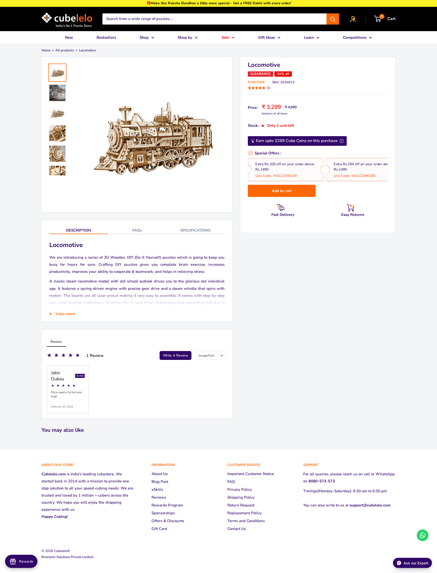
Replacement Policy (244, 513)
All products (64, 50)
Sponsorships (163, 513)
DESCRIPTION (78, 230)
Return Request (240, 505)
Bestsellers (106, 37)
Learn (309, 37)
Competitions (354, 37)
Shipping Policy (241, 497)
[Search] (332, 19)
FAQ (231, 481)
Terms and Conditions (246, 520)
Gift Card (159, 528)
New (69, 37)
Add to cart (282, 190)
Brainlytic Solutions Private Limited (67, 557)
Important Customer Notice (250, 473)
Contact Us (236, 528)
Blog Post (159, 481)
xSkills (157, 489)
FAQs (137, 230)
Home (45, 50)
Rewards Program (167, 505)
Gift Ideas (266, 37)
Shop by (185, 37)
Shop (144, 37)
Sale (225, 37)
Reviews (158, 497)
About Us (159, 473)
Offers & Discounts (167, 520)
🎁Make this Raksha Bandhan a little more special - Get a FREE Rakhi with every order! (218, 3)
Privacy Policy (239, 489)
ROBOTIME (256, 82)
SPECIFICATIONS (195, 230)
